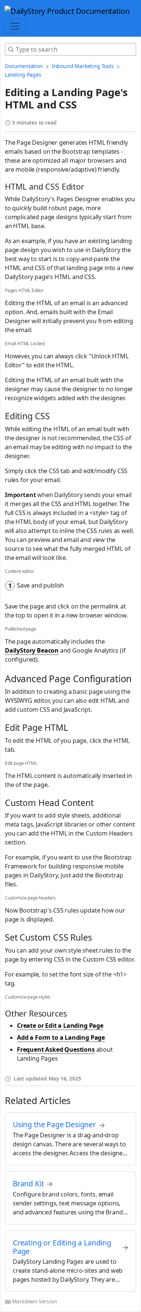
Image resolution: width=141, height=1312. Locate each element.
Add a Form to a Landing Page (61, 1037)
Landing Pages (23, 74)
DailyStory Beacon (32, 650)
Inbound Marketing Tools (83, 66)
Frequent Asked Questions (56, 1049)
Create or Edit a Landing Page (60, 1025)
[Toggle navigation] (15, 26)
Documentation (24, 66)
